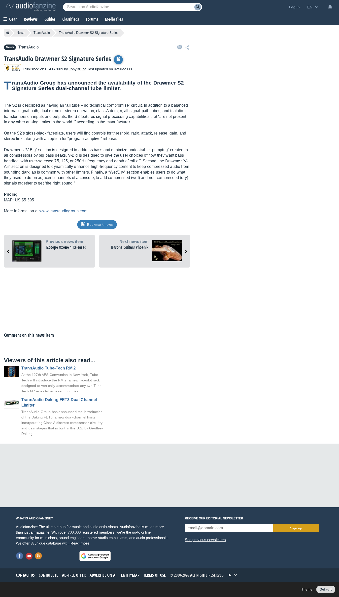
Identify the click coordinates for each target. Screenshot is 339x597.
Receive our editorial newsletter (214, 518)
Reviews (30, 19)
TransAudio (42, 33)
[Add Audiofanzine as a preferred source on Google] (95, 556)
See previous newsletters (205, 540)
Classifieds (70, 19)
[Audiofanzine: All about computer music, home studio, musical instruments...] (31, 6)
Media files (114, 19)
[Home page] (8, 33)
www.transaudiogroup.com (63, 211)
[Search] (197, 7)
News (21, 33)
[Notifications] (330, 7)
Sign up (296, 528)
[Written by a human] (12, 69)
